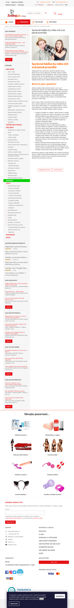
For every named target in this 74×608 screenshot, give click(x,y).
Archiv (9, 59)
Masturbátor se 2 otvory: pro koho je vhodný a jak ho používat (15, 316)
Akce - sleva (11, 72)
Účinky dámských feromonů (16, 227)
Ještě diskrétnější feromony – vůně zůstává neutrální (15, 43)
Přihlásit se (10, 522)
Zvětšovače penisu (14, 125)
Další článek (58, 170)
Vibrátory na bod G (14, 168)
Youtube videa (12, 545)
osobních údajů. (38, 518)
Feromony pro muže (14, 98)
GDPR (41, 599)
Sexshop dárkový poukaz (15, 178)
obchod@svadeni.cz (14, 531)
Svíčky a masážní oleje (14, 152)
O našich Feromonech (14, 195)
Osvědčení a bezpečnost (15, 205)
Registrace (50, 5)
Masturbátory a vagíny (14, 94)
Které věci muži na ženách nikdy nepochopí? (14, 398)
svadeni (10, 539)
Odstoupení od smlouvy (49, 544)
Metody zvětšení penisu (15, 96)
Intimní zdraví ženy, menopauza (17, 144)
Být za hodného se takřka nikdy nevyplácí (14, 359)
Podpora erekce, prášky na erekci (18, 101)
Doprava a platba (17, 2)
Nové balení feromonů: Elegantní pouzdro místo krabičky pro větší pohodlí (16, 51)
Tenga (10, 217)
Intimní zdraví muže (14, 77)
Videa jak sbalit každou (15, 112)
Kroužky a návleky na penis (16, 84)
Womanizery (12, 163)
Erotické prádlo (12, 140)
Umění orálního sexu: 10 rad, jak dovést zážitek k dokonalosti (16, 284)
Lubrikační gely (12, 117)
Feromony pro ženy (13, 142)
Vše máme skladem (47, 550)
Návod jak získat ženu (14, 213)
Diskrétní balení (11, 5)
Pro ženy (10, 127)
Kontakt (42, 531)
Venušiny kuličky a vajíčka (15, 158)
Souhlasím (60, 596)
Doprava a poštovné (48, 537)
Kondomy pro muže (14, 81)
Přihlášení (41, 5)
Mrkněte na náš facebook (15, 537)
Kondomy (11, 122)
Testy (8, 183)
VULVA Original (12, 220)
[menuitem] (9, 22)
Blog (8, 237)
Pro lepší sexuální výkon (15, 103)
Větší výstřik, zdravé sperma (16, 110)
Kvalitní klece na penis (14, 86)
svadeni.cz (11, 542)
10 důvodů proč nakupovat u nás (20, 565)
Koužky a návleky (13, 119)
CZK (66, 5)
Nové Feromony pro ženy (15, 225)
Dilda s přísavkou (13, 135)
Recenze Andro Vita (14, 230)
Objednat (11, 208)
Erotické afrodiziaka (14, 74)
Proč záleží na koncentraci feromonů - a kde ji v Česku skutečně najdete (16, 35)
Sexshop (9, 180)
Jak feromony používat (15, 198)
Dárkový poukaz (12, 115)
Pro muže (10, 69)
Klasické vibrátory (13, 166)
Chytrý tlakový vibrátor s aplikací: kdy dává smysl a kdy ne (15, 324)
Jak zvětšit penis (13, 79)
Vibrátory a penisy (13, 161)
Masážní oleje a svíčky (14, 91)
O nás (7, 2)
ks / (54, 562)
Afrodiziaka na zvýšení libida (16, 130)
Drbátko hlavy (12, 215)
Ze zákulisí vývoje (13, 200)
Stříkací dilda (12, 137)
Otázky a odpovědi (13, 203)
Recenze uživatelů (13, 188)
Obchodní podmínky (48, 541)
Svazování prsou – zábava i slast (14, 291)
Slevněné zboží (12, 175)
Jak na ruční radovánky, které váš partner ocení (14, 298)
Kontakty (21, 5)
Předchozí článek (44, 170)
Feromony (10, 235)
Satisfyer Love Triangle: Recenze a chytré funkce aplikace (15, 333)
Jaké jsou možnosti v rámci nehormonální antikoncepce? (13, 383)
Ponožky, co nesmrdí (14, 222)
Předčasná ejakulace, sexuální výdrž (17, 106)
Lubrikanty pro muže (14, 89)
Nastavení (14, 604)
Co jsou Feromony (13, 193)
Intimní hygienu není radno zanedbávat (16, 366)
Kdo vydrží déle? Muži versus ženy (15, 391)
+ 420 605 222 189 (13, 534)
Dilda (9, 132)
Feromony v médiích (14, 191)
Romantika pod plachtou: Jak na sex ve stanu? (16, 351)
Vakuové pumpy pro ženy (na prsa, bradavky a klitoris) (18, 155)
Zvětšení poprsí (12, 173)
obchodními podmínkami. (14, 518)
